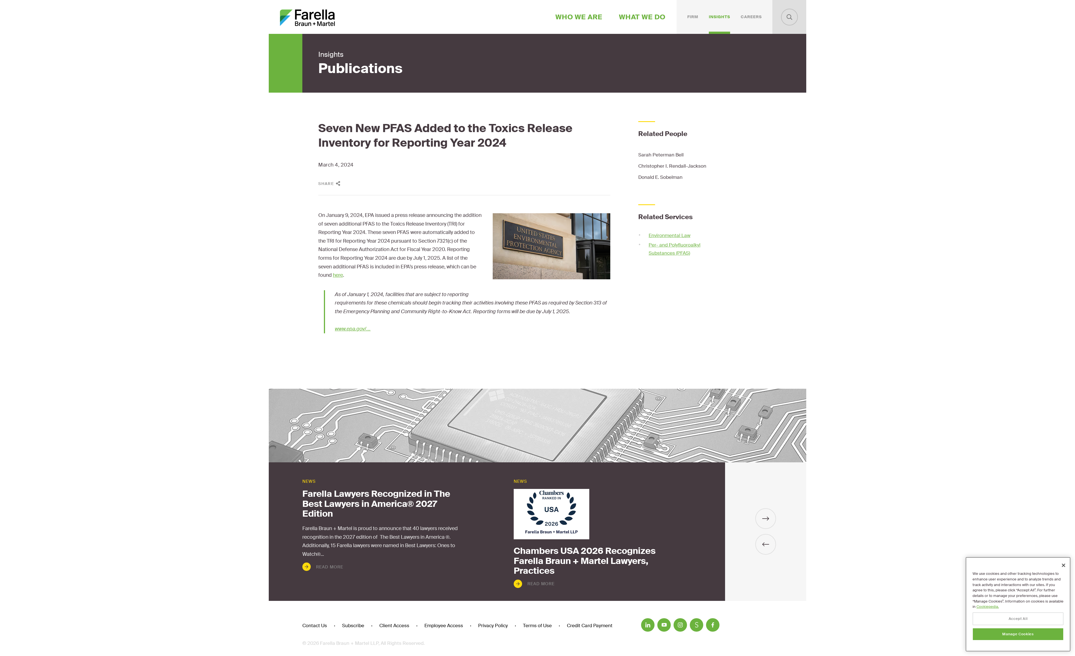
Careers (751, 16)
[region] (1018, 604)
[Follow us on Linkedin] (648, 625)
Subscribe (353, 625)
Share (326, 183)
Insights (719, 16)
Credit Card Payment (590, 625)
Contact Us (314, 625)
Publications (360, 68)
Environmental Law (669, 235)
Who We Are (578, 17)
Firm (692, 16)
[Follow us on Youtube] (664, 625)
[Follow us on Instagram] (680, 625)
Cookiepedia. (987, 606)
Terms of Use (537, 625)
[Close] (1063, 565)
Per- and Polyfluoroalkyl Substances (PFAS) (674, 249)
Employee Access (443, 625)
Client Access (394, 625)
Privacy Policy (493, 625)
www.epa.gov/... (353, 328)
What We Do (642, 17)
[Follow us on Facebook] (712, 625)
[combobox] (789, 17)
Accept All (1018, 618)
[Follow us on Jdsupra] (696, 625)
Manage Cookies (1018, 634)
